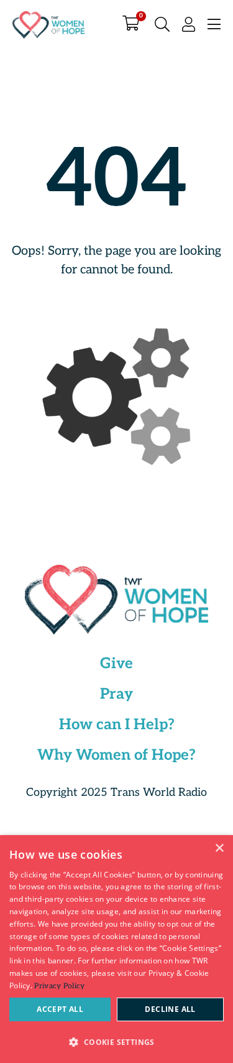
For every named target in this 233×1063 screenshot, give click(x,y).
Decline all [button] (170, 1009)
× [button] (219, 848)
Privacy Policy (59, 986)
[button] (116, 1041)
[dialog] (116, 949)
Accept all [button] (60, 1009)
